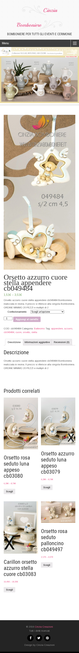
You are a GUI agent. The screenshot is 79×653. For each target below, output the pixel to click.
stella (34, 332)
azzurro (68, 328)
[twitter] (39, 638)
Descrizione (14, 342)
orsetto (26, 332)
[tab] (14, 342)
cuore (18, 332)
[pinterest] (47, 638)
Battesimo (39, 328)
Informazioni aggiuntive (37, 342)
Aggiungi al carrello (27, 319)
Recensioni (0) (61, 342)
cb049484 (9, 332)
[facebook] (30, 638)
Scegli (9, 491)
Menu (5, 43)
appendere (57, 328)
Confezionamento (17, 311)
